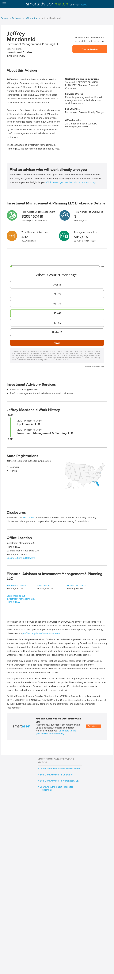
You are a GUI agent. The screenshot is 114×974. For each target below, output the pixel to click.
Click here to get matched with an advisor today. (71, 182)
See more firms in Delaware (21, 557)
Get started (93, 726)
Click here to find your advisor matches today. (56, 732)
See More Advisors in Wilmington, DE (59, 780)
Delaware (17, 18)
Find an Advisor (90, 49)
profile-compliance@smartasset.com (41, 633)
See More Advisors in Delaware (56, 774)
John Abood (43, 585)
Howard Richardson (77, 585)
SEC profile (28, 517)
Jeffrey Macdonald (16, 585)
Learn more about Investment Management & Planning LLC (21, 598)
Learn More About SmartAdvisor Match (60, 768)
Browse (4, 18)
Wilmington (32, 18)
